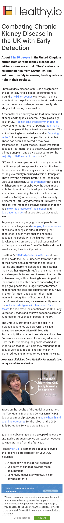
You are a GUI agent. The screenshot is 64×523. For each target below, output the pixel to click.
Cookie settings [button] (22, 517)
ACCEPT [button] (42, 518)
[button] (32, 387)
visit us (14, 448)
